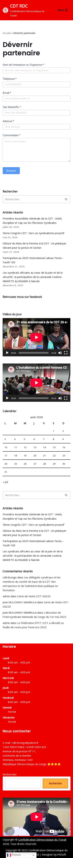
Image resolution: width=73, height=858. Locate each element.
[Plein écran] (66, 353)
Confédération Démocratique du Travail (42, 839)
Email (7, 92)
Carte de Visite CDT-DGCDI (34, 596)
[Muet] (60, 353)
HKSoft (61, 854)
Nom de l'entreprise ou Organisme (23, 64)
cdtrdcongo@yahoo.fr (25, 742)
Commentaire (11, 135)
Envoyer (11, 170)
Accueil (7, 33)
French (16, 854)
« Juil (5, 482)
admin (6, 596)
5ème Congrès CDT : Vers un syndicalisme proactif (33, 233)
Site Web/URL (12, 107)
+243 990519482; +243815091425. (25, 747)
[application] (36, 337)
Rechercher (10, 774)
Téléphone (9, 78)
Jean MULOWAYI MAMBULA (19, 602)
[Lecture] (7, 353)
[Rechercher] (66, 199)
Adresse (8, 121)
